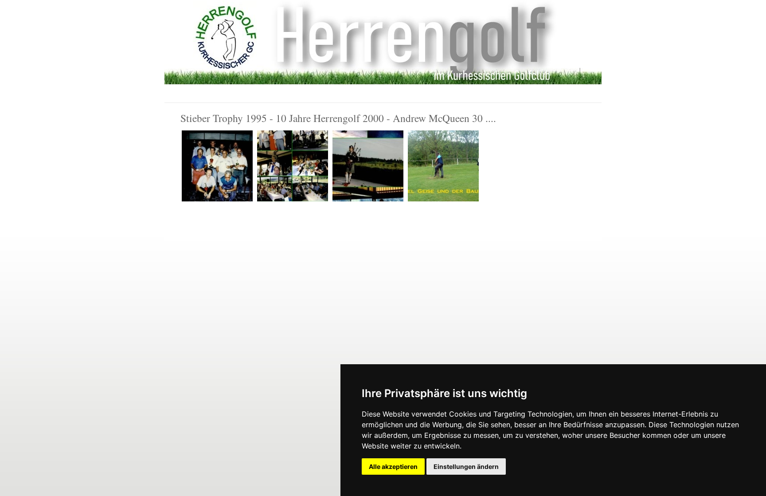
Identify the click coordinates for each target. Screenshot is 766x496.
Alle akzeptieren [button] (393, 466)
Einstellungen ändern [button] (466, 466)
